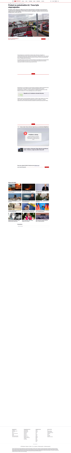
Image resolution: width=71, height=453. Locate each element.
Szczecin (36, 434)
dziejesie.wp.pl (36, 165)
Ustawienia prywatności (47, 446)
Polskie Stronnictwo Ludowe (50, 432)
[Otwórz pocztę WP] (50, 1)
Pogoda (34, 1)
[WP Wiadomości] (18, 1)
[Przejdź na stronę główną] (13, 1)
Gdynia (36, 438)
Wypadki (13, 434)
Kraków (36, 432)
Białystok (36, 437)
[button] (53, 1)
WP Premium (30, 1)
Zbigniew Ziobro (25, 432)
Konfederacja (48, 433)
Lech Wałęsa (25, 438)
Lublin (36, 441)
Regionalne (38, 1)
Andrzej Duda (25, 433)
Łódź (36, 433)
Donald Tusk (25, 434)
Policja (12, 432)
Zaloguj (56, 1)
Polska (23, 1)
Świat (26, 1)
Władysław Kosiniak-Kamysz (27, 437)
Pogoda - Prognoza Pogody (15, 433)
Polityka (42, 1)
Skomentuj (47, 167)
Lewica (48, 434)
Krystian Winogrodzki (15, 38)
